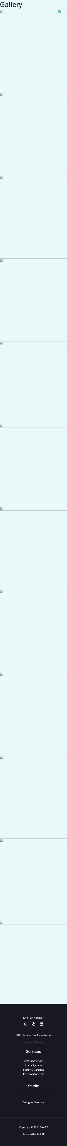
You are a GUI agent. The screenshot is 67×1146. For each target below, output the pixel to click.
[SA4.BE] (12, 11)
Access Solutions (34, 1060)
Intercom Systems (33, 1073)
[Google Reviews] (26, 1024)
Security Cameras (33, 1069)
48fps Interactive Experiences (33, 1035)
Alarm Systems (33, 1065)
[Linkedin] (41, 1024)
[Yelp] (33, 1024)
